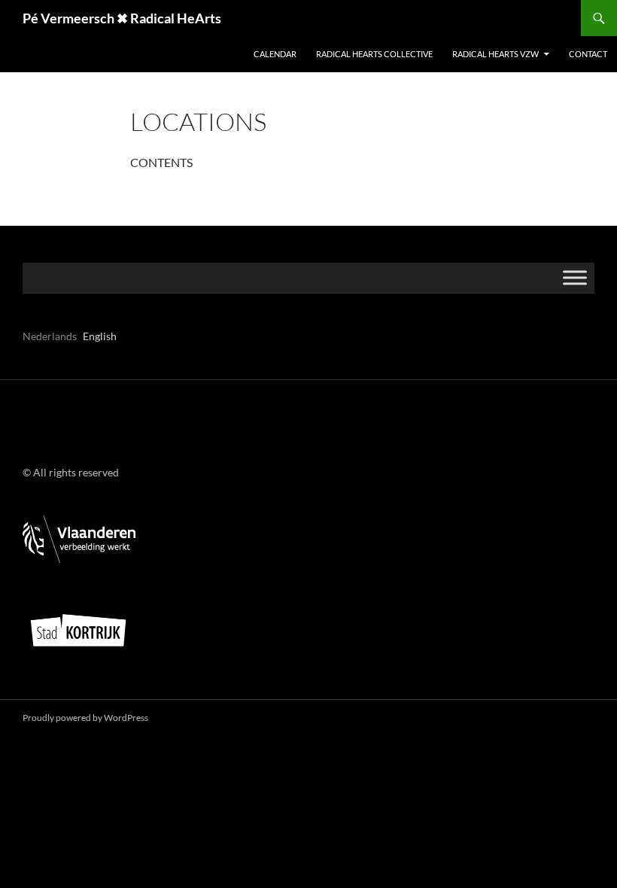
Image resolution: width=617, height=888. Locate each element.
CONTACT (588, 54)
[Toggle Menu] (575, 277)
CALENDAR (275, 54)
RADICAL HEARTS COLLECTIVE (374, 54)
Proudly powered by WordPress (85, 717)
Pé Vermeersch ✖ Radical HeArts (122, 18)
